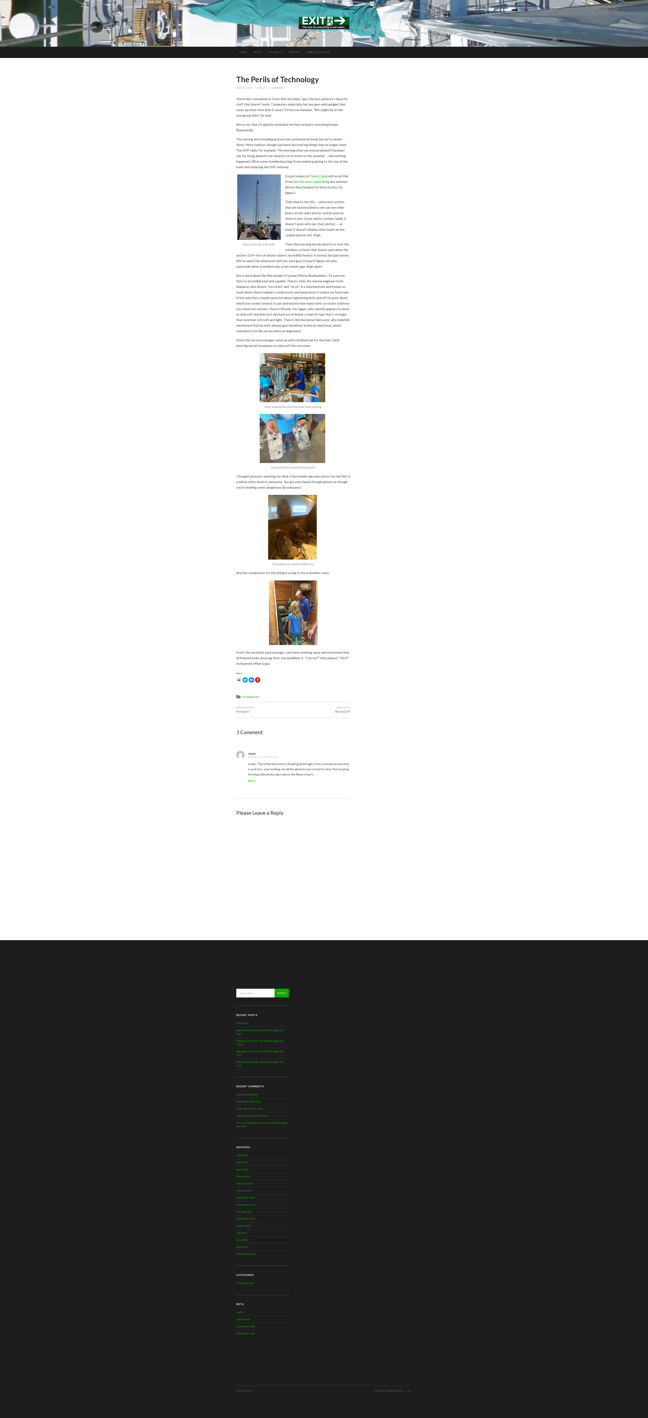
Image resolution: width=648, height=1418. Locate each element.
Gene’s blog (318, 176)
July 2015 (241, 1232)
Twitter (293, 52)
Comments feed (245, 1326)
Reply (251, 781)
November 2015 (245, 1204)
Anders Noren (395, 1391)
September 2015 (246, 1218)
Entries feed (243, 1319)
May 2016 (242, 1162)
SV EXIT (249, 1391)
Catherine (242, 1108)
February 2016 (244, 1183)
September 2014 (246, 1253)
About (258, 52)
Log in (239, 1312)
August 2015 (243, 1225)
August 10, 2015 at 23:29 (263, 757)
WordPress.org (245, 1333)
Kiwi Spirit (245, 709)
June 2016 (242, 1155)
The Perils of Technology (277, 79)
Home (243, 52)
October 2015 (244, 1211)
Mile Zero (242, 1023)
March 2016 (243, 1176)
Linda (261, 87)
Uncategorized (250, 696)
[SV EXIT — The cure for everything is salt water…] (324, 23)
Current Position (318, 52)
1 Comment (277, 87)
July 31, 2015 (244, 87)
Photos (274, 52)
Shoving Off (342, 709)
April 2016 (242, 1169)
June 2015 (242, 1239)
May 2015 (242, 1246)
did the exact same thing (311, 182)
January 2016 (244, 1190)
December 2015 (245, 1197)
